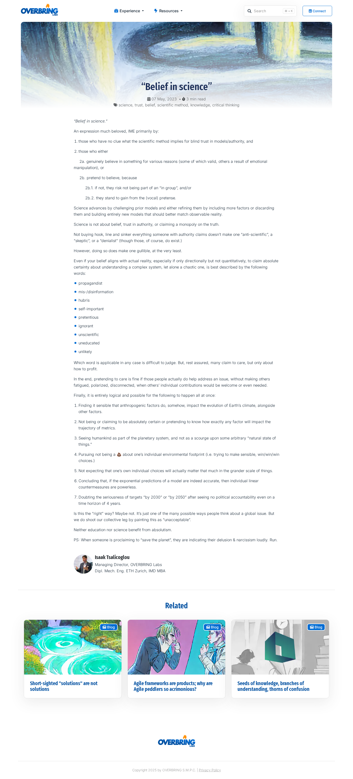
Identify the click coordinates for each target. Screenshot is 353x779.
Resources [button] (169, 10)
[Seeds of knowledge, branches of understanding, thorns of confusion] (280, 646)
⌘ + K (289, 11)
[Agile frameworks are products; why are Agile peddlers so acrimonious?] (176, 646)
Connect (319, 11)
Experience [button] (130, 10)
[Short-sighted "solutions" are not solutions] (73, 646)
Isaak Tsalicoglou (112, 557)
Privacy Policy (210, 770)
